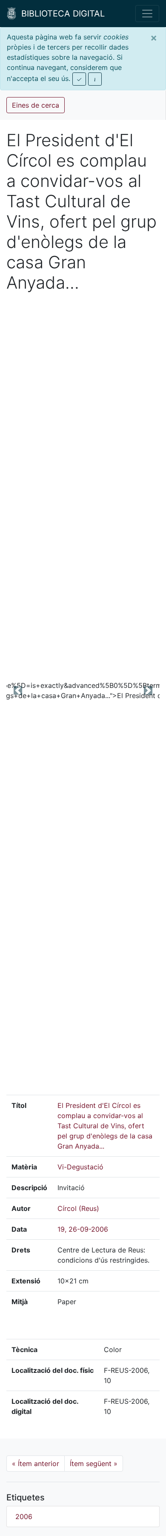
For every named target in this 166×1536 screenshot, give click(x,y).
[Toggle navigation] (147, 13)
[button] (17, 690)
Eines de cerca (35, 105)
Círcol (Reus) (78, 1208)
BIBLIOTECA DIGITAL (60, 13)
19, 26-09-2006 (82, 1229)
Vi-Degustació (80, 1167)
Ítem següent (93, 1463)
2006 (23, 1516)
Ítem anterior (35, 1463)
